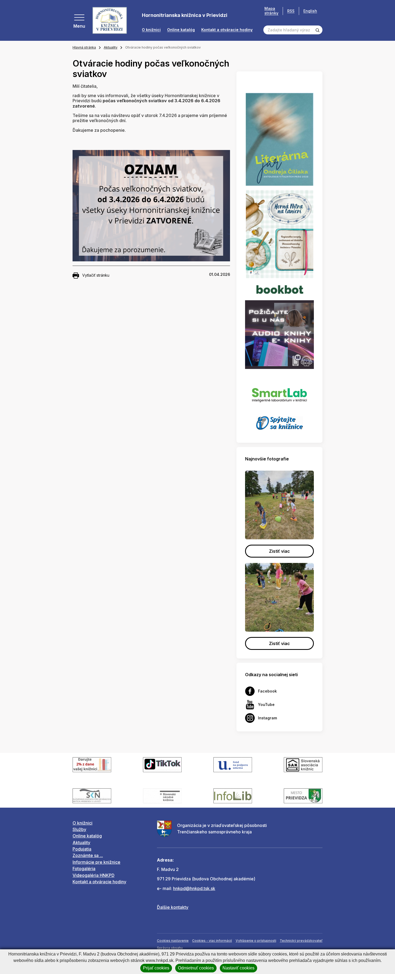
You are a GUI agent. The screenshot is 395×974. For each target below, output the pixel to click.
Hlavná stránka (84, 47)
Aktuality (110, 47)
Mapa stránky (271, 10)
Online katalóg (181, 30)
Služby (79, 829)
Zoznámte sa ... (88, 855)
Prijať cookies (156, 968)
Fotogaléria (84, 868)
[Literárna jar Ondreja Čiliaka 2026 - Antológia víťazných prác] (279, 139)
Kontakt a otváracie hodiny (227, 30)
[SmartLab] (279, 392)
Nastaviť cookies (238, 968)
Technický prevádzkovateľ (301, 941)
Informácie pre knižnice (96, 862)
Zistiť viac (279, 551)
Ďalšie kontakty (172, 907)
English (310, 11)
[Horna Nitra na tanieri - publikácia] (279, 233)
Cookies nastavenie (173, 941)
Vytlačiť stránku (95, 275)
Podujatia (82, 849)
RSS (291, 11)
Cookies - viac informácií (212, 941)
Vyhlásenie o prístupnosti (256, 941)
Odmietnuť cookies (196, 968)
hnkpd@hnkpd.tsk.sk (194, 888)
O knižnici (151, 30)
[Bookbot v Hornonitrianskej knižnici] (279, 288)
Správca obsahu (170, 948)
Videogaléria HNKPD (93, 875)
